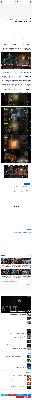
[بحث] (1, 2)
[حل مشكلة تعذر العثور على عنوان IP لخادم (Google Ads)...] (29, 360)
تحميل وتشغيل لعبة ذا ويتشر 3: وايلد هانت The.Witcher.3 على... (21, 191)
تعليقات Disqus (3, 281)
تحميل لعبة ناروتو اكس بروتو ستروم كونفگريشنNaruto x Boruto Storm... (17, 337)
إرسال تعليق (28, 284)
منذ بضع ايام (19, 264)
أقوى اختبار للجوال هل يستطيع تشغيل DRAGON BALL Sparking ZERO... (26, 266)
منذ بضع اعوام (27, 185)
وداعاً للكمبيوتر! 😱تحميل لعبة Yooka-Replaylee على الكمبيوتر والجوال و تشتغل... (27, 277)
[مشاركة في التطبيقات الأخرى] (13, 232)
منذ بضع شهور (23, 332)
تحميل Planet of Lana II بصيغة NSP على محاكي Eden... (19, 348)
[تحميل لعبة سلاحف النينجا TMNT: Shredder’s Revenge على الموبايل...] (29, 322)
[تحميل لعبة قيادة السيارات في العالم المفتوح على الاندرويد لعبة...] (29, 314)
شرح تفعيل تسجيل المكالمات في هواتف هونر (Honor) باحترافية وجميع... (15, 356)
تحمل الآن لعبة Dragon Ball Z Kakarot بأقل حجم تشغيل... (19, 379)
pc (27, 229)
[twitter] (20, 395)
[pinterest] (20, 397)
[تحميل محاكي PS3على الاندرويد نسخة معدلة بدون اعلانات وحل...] (29, 376)
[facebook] (27, 395)
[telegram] (4, 395)
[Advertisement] (16, 10)
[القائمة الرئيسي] (30, 2)
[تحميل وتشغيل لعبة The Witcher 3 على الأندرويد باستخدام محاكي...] (29, 334)
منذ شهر (9, 275)
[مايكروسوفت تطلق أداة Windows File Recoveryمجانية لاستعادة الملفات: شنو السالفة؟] (29, 364)
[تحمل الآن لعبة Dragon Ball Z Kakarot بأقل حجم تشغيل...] (29, 379)
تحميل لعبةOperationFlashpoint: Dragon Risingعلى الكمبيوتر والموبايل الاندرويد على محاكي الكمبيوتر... (17, 186)
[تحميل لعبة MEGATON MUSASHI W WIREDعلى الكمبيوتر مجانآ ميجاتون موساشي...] (29, 383)
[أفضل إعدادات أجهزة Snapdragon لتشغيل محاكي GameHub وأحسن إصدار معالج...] (29, 330)
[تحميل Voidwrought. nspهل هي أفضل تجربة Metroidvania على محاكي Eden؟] (29, 345)
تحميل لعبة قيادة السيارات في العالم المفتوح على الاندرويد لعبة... (18, 314)
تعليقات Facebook (8, 281)
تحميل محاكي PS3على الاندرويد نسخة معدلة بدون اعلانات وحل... (17, 375)
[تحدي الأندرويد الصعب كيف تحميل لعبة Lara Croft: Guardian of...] (29, 318)
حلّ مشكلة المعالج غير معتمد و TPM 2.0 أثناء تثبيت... (19, 367)
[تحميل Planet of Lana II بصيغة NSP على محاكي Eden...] (29, 348)
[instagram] (27, 397)
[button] (26, 232)
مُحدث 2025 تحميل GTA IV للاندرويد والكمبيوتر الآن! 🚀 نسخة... (18, 386)
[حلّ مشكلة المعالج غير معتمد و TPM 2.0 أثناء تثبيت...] (29, 367)
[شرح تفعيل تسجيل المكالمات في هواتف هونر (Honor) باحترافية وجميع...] (29, 356)
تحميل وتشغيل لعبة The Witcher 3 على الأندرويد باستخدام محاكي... (18, 333)
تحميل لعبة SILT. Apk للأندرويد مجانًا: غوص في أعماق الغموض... (20, 311)
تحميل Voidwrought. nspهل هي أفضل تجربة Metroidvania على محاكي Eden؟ (16, 344)
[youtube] (12, 395)
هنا (16, 209)
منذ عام (29, 310)
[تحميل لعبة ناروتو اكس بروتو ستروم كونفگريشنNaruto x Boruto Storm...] (29, 337)
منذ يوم (30, 264)
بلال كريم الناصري (16, 1)
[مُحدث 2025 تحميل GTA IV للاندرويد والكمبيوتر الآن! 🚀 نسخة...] (29, 387)
